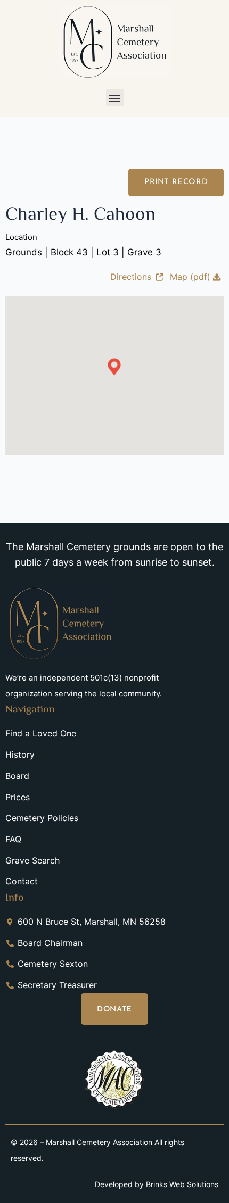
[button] (115, 97)
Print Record (176, 182)
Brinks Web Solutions (182, 1184)
